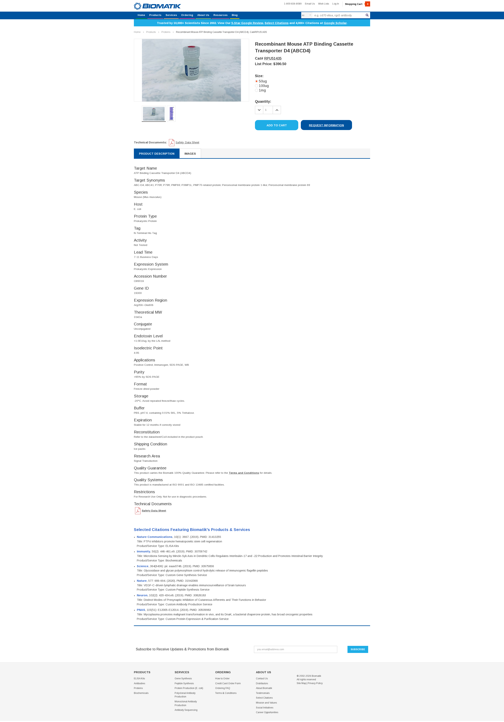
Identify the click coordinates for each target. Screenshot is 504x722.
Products (155, 15)
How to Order (222, 678)
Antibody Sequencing (186, 710)
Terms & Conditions (225, 693)
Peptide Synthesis (184, 683)
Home (141, 15)
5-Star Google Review (247, 23)
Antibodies (139, 683)
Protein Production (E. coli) (189, 688)
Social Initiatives (264, 707)
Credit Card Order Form (228, 683)
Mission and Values (266, 702)
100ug (264, 86)
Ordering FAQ (222, 688)
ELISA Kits (139, 678)
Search (367, 15)
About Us (203, 15)
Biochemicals (141, 693)
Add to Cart (277, 125)
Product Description (156, 153)
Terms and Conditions (244, 472)
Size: (259, 76)
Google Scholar (335, 23)
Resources (220, 15)
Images (190, 153)
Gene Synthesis (183, 678)
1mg (262, 90)
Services (171, 15)
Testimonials (263, 693)
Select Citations (277, 23)
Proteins (165, 32)
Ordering (187, 15)
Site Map (301, 683)
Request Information (326, 125)
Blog (235, 15)
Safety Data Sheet (187, 142)
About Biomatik (264, 688)
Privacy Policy (315, 683)
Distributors (262, 683)
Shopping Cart (356, 4)
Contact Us (262, 678)
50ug (263, 81)
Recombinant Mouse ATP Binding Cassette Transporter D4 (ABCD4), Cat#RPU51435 (221, 32)
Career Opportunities (267, 712)
